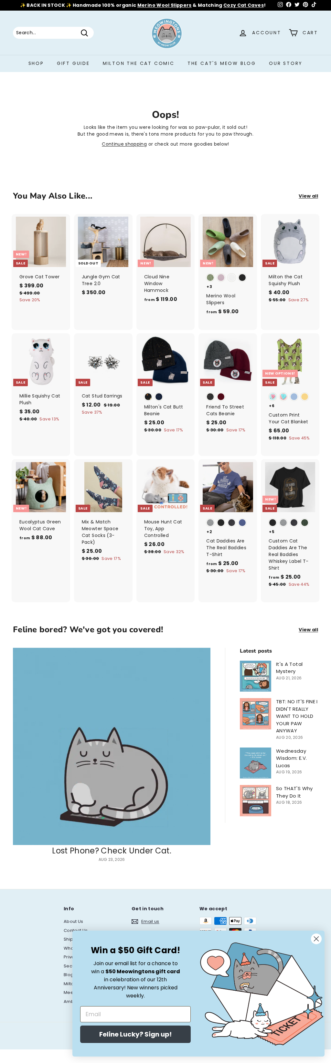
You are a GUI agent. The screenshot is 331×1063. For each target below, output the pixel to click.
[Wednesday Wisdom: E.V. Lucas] (255, 763)
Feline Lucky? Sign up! (135, 1034)
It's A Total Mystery (289, 668)
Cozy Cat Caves (243, 5)
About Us (73, 921)
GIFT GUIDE (73, 63)
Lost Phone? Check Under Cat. (111, 850)
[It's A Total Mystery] (255, 676)
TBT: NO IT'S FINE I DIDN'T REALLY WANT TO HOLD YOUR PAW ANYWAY (297, 716)
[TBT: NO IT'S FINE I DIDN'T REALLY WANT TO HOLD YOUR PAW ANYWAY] (255, 713)
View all (308, 196)
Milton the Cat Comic (139, 63)
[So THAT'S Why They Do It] (255, 800)
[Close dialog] (316, 938)
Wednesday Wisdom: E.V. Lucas (291, 758)
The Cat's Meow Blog (221, 63)
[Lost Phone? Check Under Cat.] (111, 746)
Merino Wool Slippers (164, 5)
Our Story (286, 63)
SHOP (36, 63)
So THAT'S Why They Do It (294, 792)
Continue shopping (124, 144)
